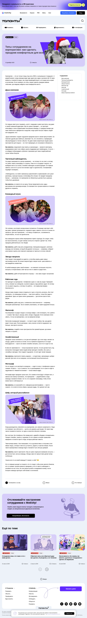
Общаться (32, 601)
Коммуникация (33, 591)
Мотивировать (33, 596)
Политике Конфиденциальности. (53, 614)
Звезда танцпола (65, 83)
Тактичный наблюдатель (67, 80)
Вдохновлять (60, 27)
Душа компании (65, 78)
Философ (63, 87)
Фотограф (63, 91)
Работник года (64, 85)
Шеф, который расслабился (68, 92)
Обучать (25, 27)
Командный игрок (65, 82)
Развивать (10, 27)
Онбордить (32, 599)
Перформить (42, 27)
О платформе (78, 27)
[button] (40, 569)
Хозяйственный (65, 89)
